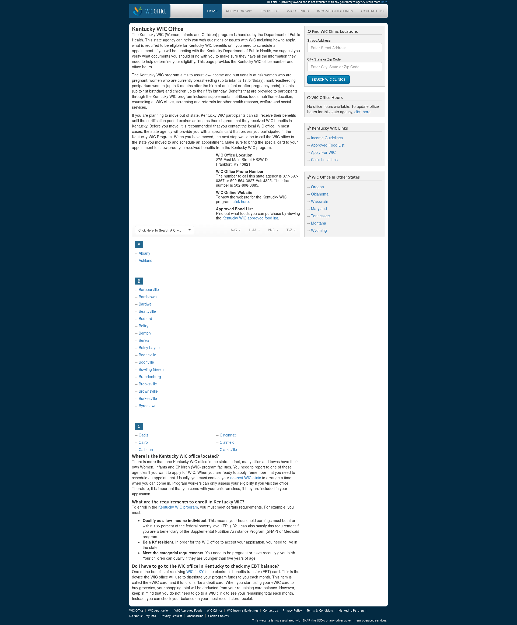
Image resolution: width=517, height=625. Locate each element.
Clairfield (227, 442)
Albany (144, 253)
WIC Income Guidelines (242, 610)
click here (241, 201)
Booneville (147, 354)
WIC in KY (195, 571)
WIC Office (136, 610)
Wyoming (319, 230)
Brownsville (148, 391)
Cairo (143, 442)
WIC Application (159, 610)
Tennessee (320, 215)
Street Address (319, 40)
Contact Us (372, 11)
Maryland (319, 208)
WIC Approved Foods (188, 610)
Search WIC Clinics (328, 79)
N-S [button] (272, 229)
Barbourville (149, 289)
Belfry (143, 325)
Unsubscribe (195, 616)
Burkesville (148, 398)
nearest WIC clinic (245, 477)
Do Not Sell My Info (142, 616)
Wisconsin (319, 201)
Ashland (145, 260)
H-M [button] (253, 229)
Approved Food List (327, 145)
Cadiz (143, 435)
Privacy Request (171, 616)
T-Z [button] (290, 229)
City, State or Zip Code (324, 59)
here (384, 2)
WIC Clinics (298, 11)
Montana (318, 223)
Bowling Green (151, 369)
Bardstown (148, 296)
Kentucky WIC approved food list (250, 218)
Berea (144, 340)
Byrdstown (147, 405)
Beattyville (147, 311)
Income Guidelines (335, 11)
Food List (269, 11)
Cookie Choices (218, 616)
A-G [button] (234, 229)
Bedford (145, 318)
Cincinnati (228, 435)
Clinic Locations (324, 159)
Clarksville (228, 449)
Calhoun (146, 449)
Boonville (146, 362)
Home (212, 11)
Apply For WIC (239, 11)
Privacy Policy (292, 610)
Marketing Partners (351, 610)
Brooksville (148, 383)
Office (155, 11)
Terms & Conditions (320, 610)
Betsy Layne (149, 347)
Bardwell (146, 304)
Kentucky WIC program (178, 507)
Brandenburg (150, 376)
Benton (145, 333)
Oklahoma (320, 194)
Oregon (317, 186)
